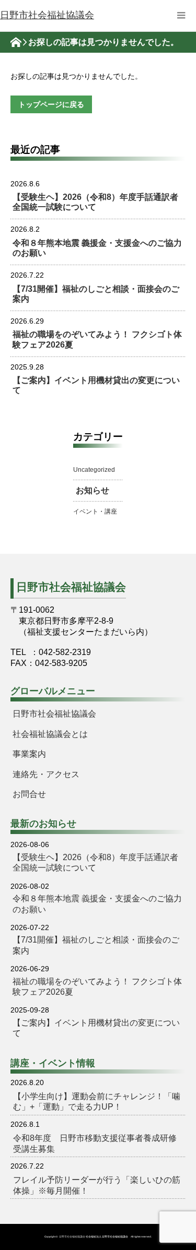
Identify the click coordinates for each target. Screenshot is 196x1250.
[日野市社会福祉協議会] (47, 15)
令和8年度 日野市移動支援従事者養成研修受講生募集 (95, 1143)
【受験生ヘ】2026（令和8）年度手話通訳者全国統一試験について (95, 202)
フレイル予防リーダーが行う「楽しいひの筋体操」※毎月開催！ (96, 1185)
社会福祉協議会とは (50, 734)
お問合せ (29, 794)
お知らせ (92, 490)
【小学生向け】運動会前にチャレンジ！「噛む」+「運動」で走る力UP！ (96, 1101)
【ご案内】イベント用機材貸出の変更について (96, 385)
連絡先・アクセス (46, 774)
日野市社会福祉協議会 (54, 713)
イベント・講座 (95, 511)
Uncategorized (94, 469)
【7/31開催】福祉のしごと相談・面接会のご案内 (96, 293)
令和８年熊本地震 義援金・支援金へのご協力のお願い (97, 248)
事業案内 (29, 753)
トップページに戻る (51, 104)
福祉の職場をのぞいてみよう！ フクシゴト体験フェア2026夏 (97, 339)
